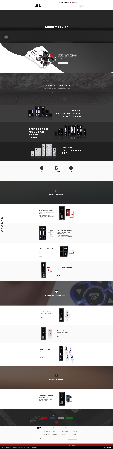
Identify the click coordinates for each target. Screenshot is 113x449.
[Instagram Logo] (2, 226)
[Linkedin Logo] (2, 220)
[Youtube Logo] (2, 228)
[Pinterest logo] (2, 231)
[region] (42, 171)
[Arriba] (56, 422)
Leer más (40, 217)
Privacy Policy (35, 447)
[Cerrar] (111, 447)
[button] (48, 6)
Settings (105, 447)
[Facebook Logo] (2, 223)
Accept (109, 447)
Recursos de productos (73, 445)
